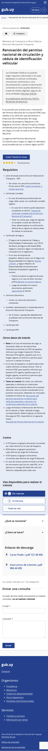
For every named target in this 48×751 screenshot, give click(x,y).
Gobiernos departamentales (19, 693)
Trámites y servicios (15, 716)
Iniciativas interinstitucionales (20, 701)
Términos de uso (8, 737)
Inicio (3, 17)
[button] (24, 494)
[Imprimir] (6, 33)
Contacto (5, 671)
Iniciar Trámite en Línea (16, 157)
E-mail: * (6, 606)
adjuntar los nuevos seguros (29, 281)
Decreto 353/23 (29, 93)
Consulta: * (8, 618)
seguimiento (17, 291)
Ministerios (11, 690)
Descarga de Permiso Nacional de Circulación (25, 421)
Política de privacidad (10, 742)
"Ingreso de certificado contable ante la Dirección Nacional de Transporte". (27, 213)
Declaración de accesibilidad (13, 747)
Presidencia (11, 686)
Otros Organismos (15, 697)
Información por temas (17, 719)
